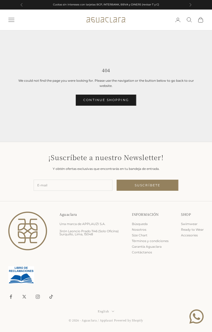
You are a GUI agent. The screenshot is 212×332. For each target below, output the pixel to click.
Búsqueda (140, 224)
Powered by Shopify (128, 320)
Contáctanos (142, 252)
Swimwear (189, 224)
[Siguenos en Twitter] (24, 296)
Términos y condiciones (150, 241)
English (103, 311)
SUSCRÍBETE (148, 185)
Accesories (189, 235)
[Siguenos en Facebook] (10, 296)
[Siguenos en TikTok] (51, 296)
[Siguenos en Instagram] (37, 296)
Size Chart (139, 235)
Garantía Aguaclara (147, 246)
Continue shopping (106, 100)
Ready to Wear (192, 229)
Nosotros (139, 229)
